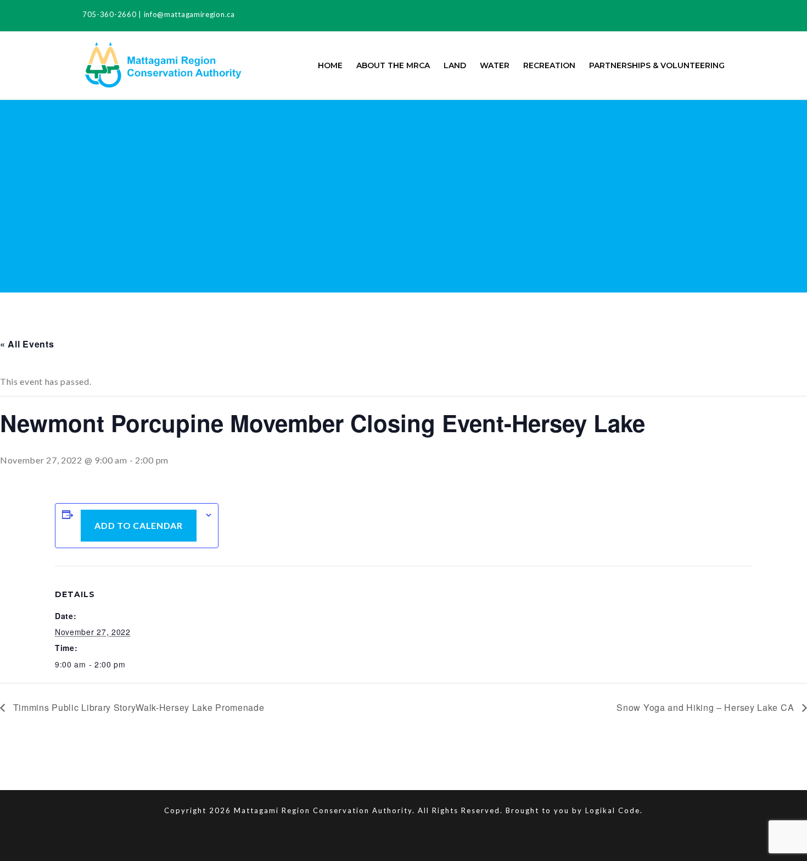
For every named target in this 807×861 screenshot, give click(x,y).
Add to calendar (138, 525)
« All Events (27, 344)
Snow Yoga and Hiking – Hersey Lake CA (707, 707)
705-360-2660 (109, 14)
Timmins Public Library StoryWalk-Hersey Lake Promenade (137, 707)
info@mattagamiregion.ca (189, 14)
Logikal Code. (614, 810)
